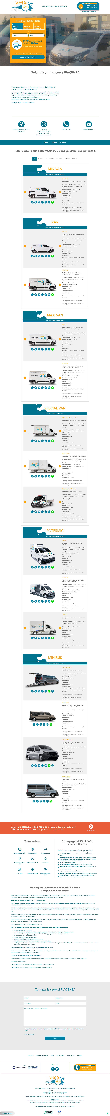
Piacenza (54, 1102)
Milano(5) (80, 1100)
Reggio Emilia (60, 1102)
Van (46, 159)
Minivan (40, 159)
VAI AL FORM (91, 831)
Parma (45, 1102)
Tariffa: (30, 32)
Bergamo (33, 1100)
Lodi (73, 1100)
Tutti (34, 159)
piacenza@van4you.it (92, 7)
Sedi (43, 6)
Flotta (47, 6)
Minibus (74, 159)
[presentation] (25, 192)
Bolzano (38, 1100)
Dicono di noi (60, 1056)
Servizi (57, 6)
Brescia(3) (43, 1100)
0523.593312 (91, 5)
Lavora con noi (70, 1056)
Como (47, 1100)
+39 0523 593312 (66, 129)
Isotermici (67, 159)
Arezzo (28, 1100)
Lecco (65, 1100)
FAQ (52, 1056)
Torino (73, 1102)
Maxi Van (51, 159)
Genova (52, 1100)
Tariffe (52, 6)
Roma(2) (69, 1102)
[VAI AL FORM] (91, 826)
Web (57, 1088)
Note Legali (72, 1088)
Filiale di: (14, 32)
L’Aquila (62, 1100)
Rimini (65, 1102)
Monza (37, 1102)
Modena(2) (32, 1102)
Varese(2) (78, 1102)
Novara (42, 1102)
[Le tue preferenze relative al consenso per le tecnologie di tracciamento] (107, 1113)
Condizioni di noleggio (42, 1056)
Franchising (63, 6)
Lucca (76, 1100)
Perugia (49, 1102)
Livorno (70, 1100)
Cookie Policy (66, 1088)
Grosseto (56, 1100)
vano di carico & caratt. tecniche (55, 174)
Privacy (60, 1088)
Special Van (59, 159)
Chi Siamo (30, 1056)
